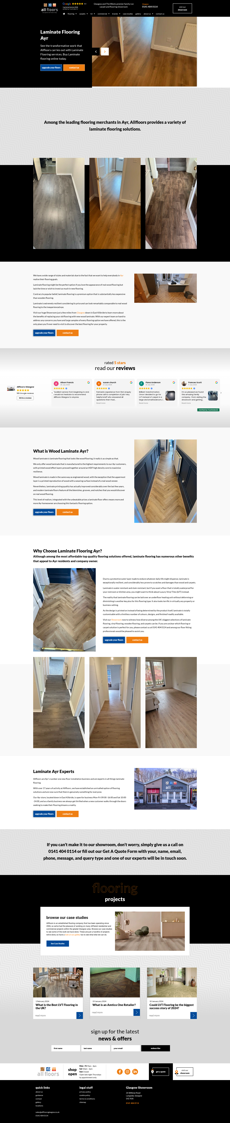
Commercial (102, 14)
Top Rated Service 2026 (70, 7)
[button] (96, 51)
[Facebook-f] (120, 1072)
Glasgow (81, 312)
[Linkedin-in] (135, 1072)
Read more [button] (59, 403)
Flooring (71, 14)
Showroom (116, 619)
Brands (115, 14)
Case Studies (128, 14)
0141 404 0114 (150, 5)
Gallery (138, 14)
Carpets (82, 14)
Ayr (121, 275)
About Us (147, 14)
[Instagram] (127, 1072)
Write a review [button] (25, 398)
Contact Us (160, 14)
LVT (91, 14)
